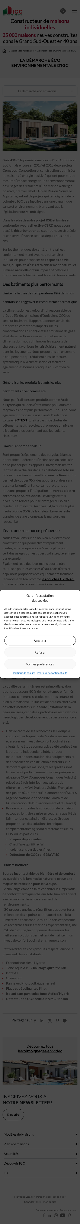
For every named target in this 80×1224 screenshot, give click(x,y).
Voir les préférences (40, 664)
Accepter (40, 640)
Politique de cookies (24, 672)
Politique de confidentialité (52, 672)
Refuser (40, 652)
